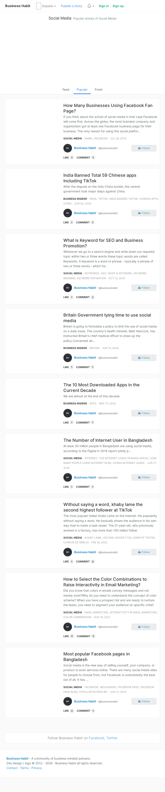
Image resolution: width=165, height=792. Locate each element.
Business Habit (17, 6)
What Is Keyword (120, 273)
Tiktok (103, 198)
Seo (103, 273)
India (93, 198)
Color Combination (77, 617)
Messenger (108, 687)
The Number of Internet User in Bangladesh (107, 440)
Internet (91, 458)
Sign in (104, 6)
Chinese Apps (148, 198)
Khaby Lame (93, 537)
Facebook (101, 138)
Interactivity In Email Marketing (133, 612)
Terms (24, 768)
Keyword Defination (91, 278)
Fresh (98, 89)
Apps (93, 403)
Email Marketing (96, 612)
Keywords (92, 273)
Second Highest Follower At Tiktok (129, 537)
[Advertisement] (82, 55)
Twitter (112, 738)
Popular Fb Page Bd (93, 691)
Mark (88, 138)
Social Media (60, 18)
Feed (66, 89)
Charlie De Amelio (76, 542)
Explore (48, 6)
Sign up (118, 6)
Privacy (36, 768)
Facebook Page (128, 687)
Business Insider (75, 198)
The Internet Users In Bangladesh (123, 458)
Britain (94, 348)
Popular (82, 89)
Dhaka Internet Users (129, 463)
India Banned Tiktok (123, 198)
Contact (12, 768)
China (67, 203)
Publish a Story (71, 6)
